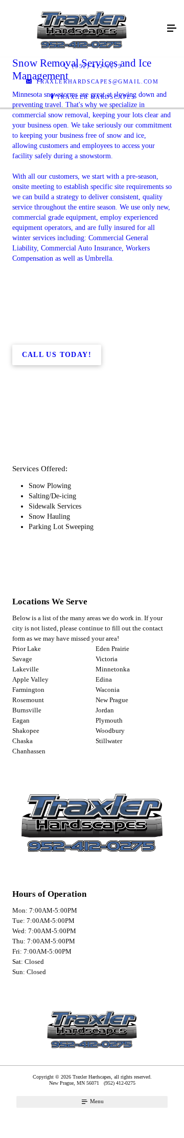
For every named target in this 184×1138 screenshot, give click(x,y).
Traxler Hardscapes (96, 97)
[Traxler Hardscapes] (81, 28)
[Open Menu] (171, 29)
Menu (96, 1101)
